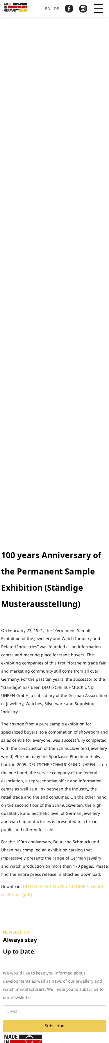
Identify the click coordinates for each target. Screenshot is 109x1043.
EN (48, 8)
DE (56, 8)
